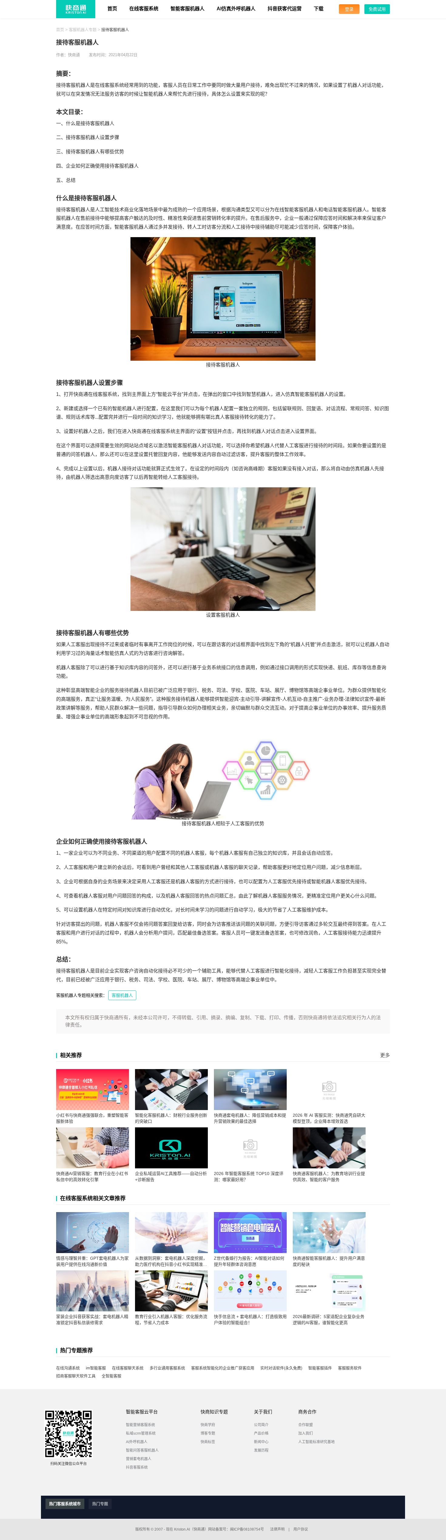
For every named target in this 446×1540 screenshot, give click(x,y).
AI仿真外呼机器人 (236, 8)
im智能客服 (96, 1368)
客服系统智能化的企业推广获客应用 (222, 1368)
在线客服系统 (143, 8)
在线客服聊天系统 (128, 1368)
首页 (112, 8)
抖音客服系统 (137, 1467)
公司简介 (261, 1425)
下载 (318, 8)
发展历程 (261, 1450)
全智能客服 (111, 1376)
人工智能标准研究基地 (316, 1442)
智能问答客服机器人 (142, 1450)
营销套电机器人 (138, 1459)
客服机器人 (122, 995)
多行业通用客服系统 (167, 1368)
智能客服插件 (320, 1368)
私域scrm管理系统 (141, 1433)
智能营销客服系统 (140, 1425)
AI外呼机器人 (136, 1442)
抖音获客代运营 (285, 8)
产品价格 (261, 1433)
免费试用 (377, 9)
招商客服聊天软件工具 (76, 1376)
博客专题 (208, 1433)
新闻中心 (261, 1442)
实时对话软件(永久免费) (281, 1368)
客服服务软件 (350, 1368)
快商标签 (208, 1442)
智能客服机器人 (187, 8)
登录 (349, 9)
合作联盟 (305, 1425)
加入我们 (305, 1433)
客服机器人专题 (82, 29)
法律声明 (277, 1529)
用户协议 (300, 1529)
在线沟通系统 (68, 1368)
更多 (385, 1055)
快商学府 (208, 1425)
